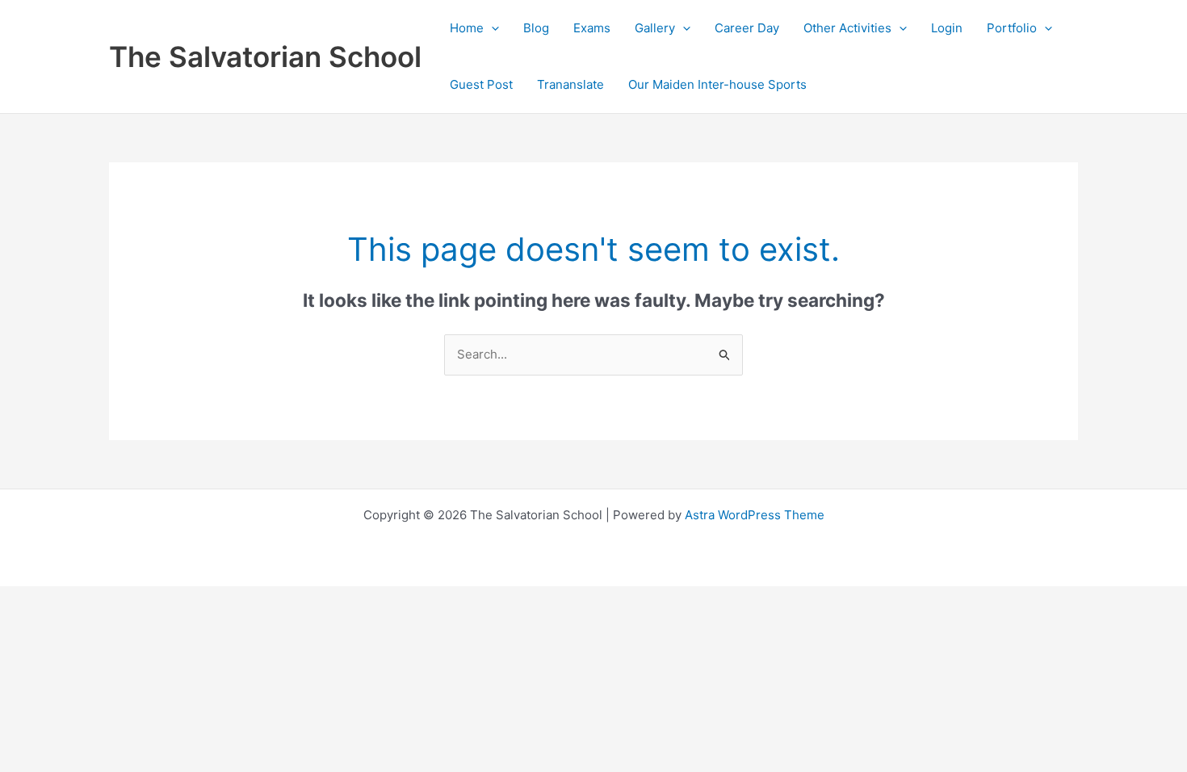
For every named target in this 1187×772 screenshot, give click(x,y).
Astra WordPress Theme (754, 514)
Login (947, 28)
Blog (536, 28)
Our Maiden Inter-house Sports (717, 84)
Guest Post (481, 84)
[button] (491, 28)
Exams (591, 28)
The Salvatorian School (265, 56)
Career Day (747, 28)
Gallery (655, 28)
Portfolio (1012, 28)
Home (467, 28)
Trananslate (570, 84)
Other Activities (847, 28)
